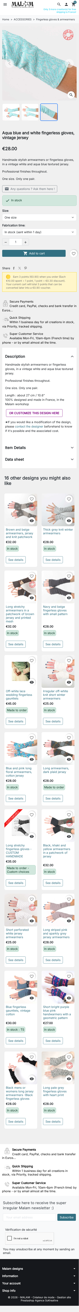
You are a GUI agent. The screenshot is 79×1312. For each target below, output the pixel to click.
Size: (5, 210)
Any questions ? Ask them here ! (30, 189)
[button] (59, 4)
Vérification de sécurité (21, 1229)
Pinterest (25, 268)
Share (14, 268)
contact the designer (29, 426)
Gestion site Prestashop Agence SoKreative (46, 1299)
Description (15, 356)
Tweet (19, 268)
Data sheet (14, 459)
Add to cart (34, 253)
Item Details (15, 447)
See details (15, 560)
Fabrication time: (13, 225)
